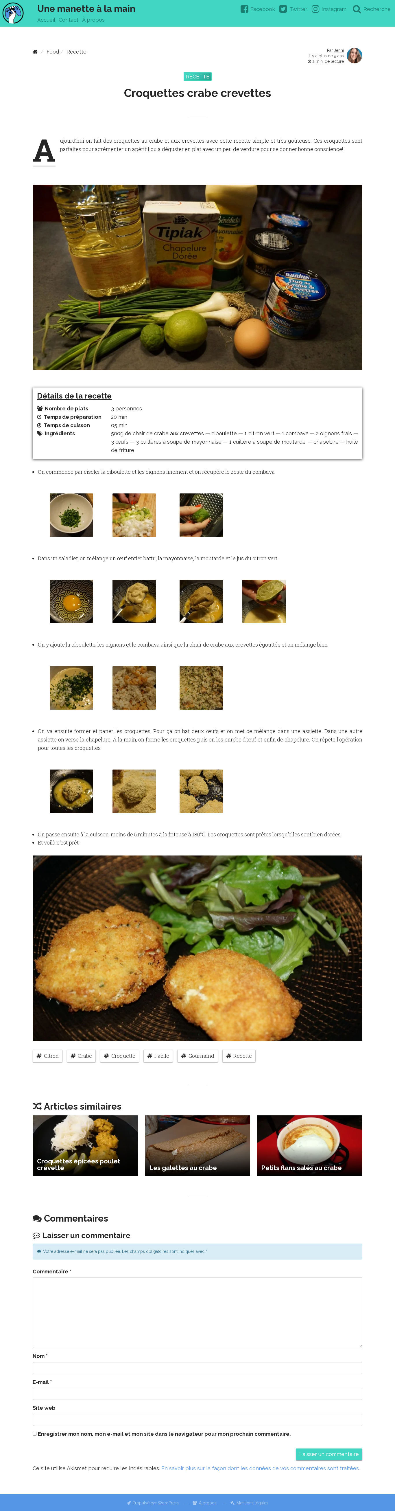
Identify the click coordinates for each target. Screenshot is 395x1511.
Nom (40, 1356)
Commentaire (52, 1271)
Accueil (46, 20)
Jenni (339, 50)
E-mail (42, 1382)
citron (51, 1055)
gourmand (201, 1055)
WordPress (168, 1503)
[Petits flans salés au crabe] (309, 1145)
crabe (85, 1055)
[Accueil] (35, 52)
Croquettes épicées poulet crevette (78, 1164)
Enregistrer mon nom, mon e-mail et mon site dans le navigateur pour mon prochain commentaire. (164, 1434)
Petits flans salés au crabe (301, 1168)
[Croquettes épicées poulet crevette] (85, 1145)
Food (53, 52)
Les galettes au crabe (183, 1168)
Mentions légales (252, 1503)
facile (161, 1055)
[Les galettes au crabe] (197, 1145)
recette (242, 1055)
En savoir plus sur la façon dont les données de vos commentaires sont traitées (260, 1468)
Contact (68, 20)
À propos (93, 20)
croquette (123, 1055)
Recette (76, 52)
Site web (44, 1408)
